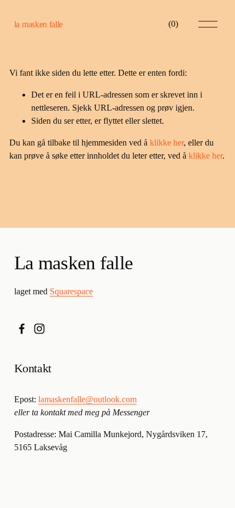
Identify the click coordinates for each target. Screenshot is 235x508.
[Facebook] (21, 328)
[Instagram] (39, 328)
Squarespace (71, 291)
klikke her (167, 142)
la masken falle (38, 24)
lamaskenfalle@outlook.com (87, 399)
